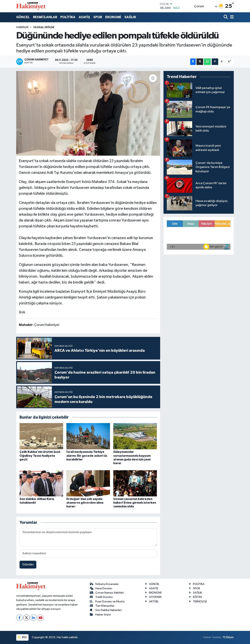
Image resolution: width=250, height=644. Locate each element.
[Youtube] (40, 617)
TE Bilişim (228, 637)
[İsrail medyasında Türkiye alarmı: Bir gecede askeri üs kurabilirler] (88, 436)
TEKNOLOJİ (200, 601)
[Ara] (226, 17)
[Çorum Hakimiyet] (31, 6)
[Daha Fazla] (215, 61)
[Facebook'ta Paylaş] (193, 61)
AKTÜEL (154, 601)
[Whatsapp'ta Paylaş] (207, 61)
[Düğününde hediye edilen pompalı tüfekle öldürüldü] (88, 113)
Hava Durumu (103, 588)
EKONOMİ (113, 17)
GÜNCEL (23, 17)
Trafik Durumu (104, 597)
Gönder (28, 564)
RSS (24, 637)
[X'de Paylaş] (199, 61)
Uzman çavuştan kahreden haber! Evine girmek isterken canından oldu (134, 502)
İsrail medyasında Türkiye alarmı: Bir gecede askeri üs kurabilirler (86, 455)
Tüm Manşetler (104, 605)
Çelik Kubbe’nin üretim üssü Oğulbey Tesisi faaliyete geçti (40, 455)
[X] (26, 617)
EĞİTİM (197, 597)
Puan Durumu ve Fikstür (110, 601)
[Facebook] (19, 617)
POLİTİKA (67, 17)
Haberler (22, 27)
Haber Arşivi (103, 614)
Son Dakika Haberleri (108, 610)
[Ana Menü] (231, 17)
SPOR (97, 17)
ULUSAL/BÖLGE (43, 27)
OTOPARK (155, 597)
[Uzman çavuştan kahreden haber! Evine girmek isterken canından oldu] (135, 483)
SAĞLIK (130, 17)
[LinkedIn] (33, 617)
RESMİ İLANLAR (45, 17)
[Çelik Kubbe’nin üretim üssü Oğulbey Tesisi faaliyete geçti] (41, 436)
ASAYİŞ (84, 17)
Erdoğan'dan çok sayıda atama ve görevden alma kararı (84, 502)
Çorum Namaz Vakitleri (109, 592)
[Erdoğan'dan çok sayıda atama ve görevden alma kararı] (88, 483)
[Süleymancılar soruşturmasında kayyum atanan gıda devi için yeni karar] (135, 436)
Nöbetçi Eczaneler (107, 584)
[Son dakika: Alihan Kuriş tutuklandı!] (41, 483)
